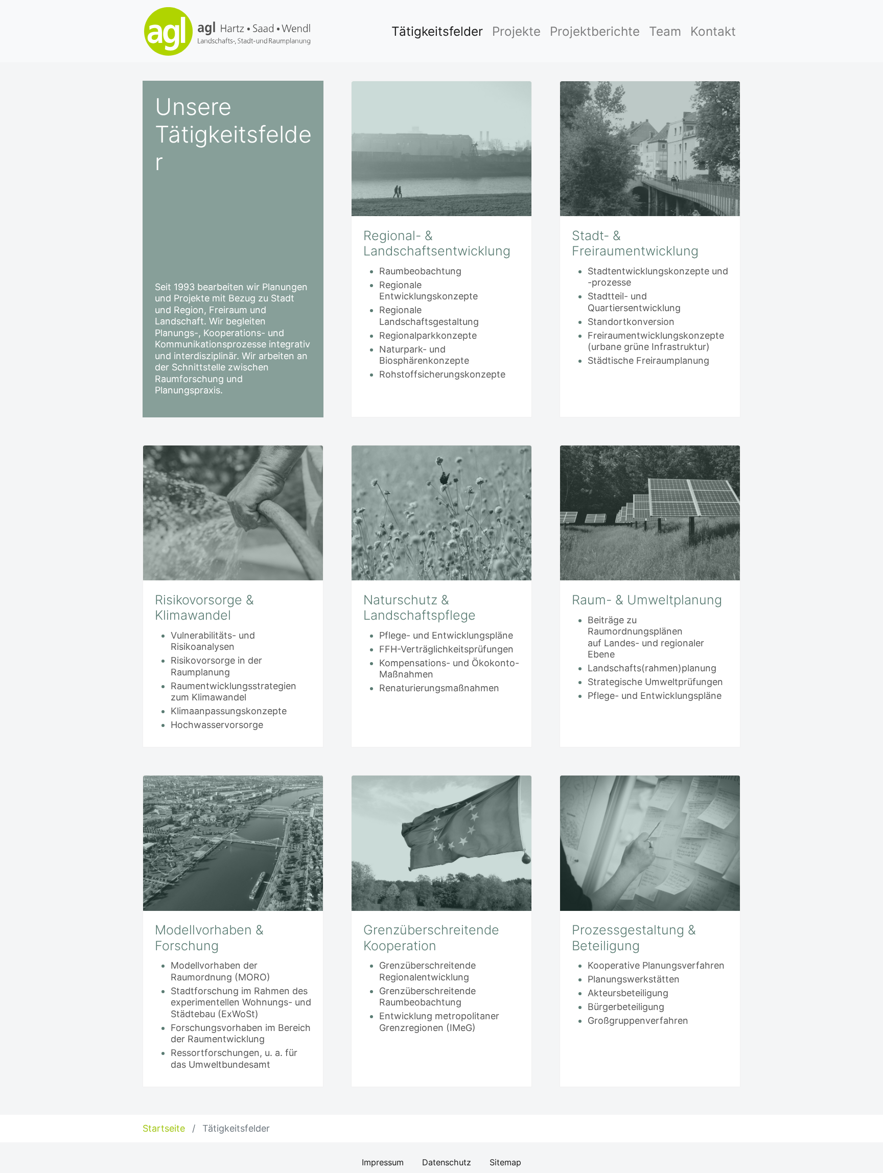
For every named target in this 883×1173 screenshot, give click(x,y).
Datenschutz (446, 1162)
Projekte (516, 31)
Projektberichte (595, 31)
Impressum (383, 1162)
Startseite (165, 1128)
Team (665, 31)
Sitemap (505, 1162)
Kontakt (713, 31)
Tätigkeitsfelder (437, 31)
